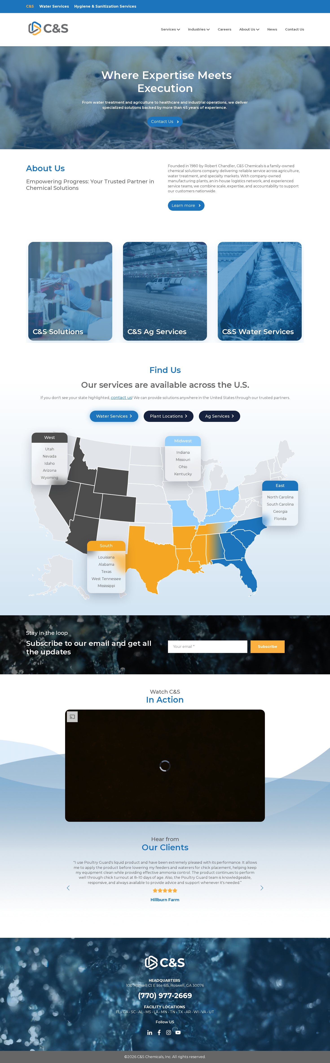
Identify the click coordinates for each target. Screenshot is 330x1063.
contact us (121, 397)
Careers (224, 29)
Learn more (183, 205)
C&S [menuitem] (30, 6)
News (272, 29)
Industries (197, 29)
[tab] (114, 416)
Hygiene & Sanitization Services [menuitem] (105, 6)
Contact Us (294, 29)
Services (169, 29)
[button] (262, 888)
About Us (247, 29)
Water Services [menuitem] (54, 6)
